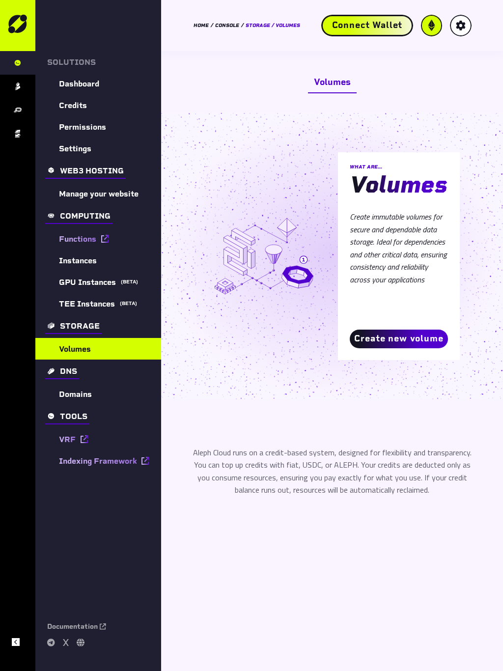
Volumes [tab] (332, 82)
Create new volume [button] (398, 338)
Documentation (72, 626)
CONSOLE (227, 25)
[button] (367, 25)
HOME (201, 25)
